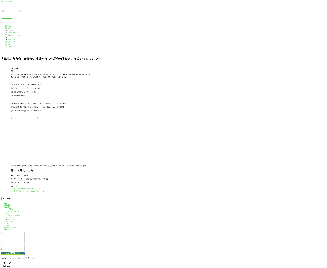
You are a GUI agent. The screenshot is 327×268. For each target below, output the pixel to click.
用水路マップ (11, 219)
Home (5, 203)
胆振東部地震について (10, 227)
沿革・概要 (7, 205)
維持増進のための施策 (13, 35)
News (17, 186)
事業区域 (10, 30)
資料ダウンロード (7, 18)
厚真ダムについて (9, 221)
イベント (10, 37)
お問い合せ (8, 48)
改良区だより (8, 223)
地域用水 (7, 34)
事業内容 (7, 28)
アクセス (6, 225)
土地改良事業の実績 (13, 32)
